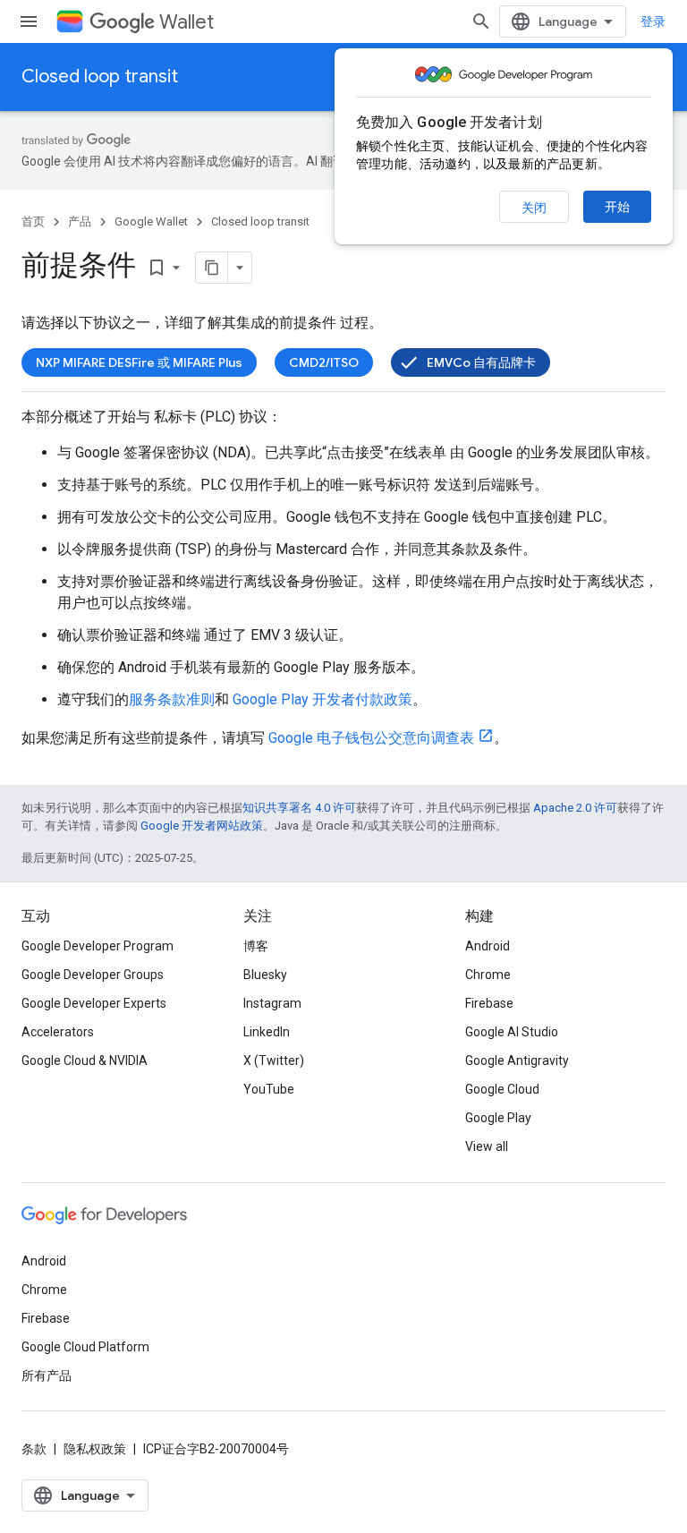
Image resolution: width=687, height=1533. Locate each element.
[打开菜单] (29, 21)
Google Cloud (502, 1089)
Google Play (498, 1118)
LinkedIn (266, 1032)
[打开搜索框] (481, 21)
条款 (34, 1449)
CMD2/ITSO (324, 362)
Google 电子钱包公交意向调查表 (371, 737)
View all (486, 1146)
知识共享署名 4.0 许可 (299, 807)
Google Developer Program (97, 946)
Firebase (489, 1003)
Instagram (272, 1003)
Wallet (186, 22)
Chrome (488, 974)
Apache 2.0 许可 (575, 807)
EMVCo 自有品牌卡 (481, 362)
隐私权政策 (95, 1449)
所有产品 (46, 1375)
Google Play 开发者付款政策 (322, 699)
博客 (255, 946)
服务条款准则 (172, 699)
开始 (617, 207)
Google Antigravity (517, 1060)
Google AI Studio (511, 1032)
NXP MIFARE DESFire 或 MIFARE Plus (139, 362)
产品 (79, 221)
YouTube (268, 1089)
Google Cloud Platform (85, 1347)
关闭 (534, 208)
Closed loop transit (99, 76)
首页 (33, 221)
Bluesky (265, 974)
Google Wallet (151, 221)
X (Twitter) (273, 1060)
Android (487, 946)
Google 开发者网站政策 (201, 825)
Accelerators (57, 1032)
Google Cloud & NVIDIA (84, 1060)
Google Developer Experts (93, 1003)
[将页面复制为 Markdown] (212, 267)
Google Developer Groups (92, 974)
